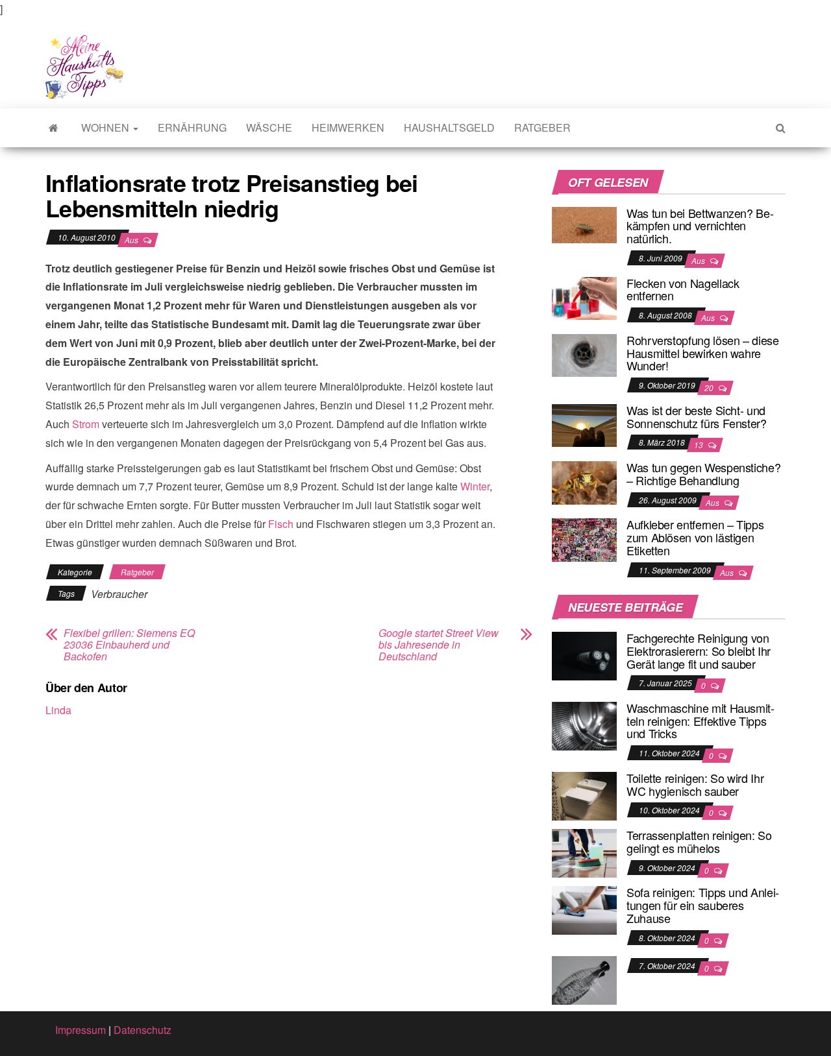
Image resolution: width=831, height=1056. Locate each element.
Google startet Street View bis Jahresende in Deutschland (438, 644)
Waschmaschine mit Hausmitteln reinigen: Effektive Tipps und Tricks (700, 720)
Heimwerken (348, 127)
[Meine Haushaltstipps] (53, 127)
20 (709, 387)
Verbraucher (119, 593)
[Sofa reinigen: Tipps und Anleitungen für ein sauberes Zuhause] (584, 909)
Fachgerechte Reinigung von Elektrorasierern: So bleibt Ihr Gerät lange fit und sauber (698, 650)
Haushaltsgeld (449, 127)
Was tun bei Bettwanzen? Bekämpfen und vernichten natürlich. (700, 225)
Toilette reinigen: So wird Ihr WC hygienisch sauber (694, 784)
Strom (85, 423)
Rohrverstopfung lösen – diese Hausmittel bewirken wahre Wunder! (702, 352)
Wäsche (269, 127)
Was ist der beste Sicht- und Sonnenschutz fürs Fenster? (696, 416)
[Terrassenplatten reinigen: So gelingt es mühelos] (584, 852)
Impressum (80, 1029)
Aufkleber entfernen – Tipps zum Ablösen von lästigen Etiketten (694, 537)
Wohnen (106, 127)
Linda (58, 709)
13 (699, 444)
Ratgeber (542, 127)
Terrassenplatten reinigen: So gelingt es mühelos (699, 841)
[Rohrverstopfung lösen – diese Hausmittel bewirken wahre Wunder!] (584, 353)
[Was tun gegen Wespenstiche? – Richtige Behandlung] (584, 481)
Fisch (280, 523)
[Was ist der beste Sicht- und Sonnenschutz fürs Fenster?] (584, 423)
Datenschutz (142, 1029)
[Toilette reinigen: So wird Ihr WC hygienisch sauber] (584, 794)
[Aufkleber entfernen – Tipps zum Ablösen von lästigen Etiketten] (584, 538)
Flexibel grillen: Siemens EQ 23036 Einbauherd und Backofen (129, 644)
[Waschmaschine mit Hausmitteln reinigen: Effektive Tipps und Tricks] (584, 724)
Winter (475, 486)
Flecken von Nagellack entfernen (682, 289)
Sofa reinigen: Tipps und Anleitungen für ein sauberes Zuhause (702, 904)
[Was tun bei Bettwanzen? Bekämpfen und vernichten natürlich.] (584, 223)
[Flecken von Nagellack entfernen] (584, 296)
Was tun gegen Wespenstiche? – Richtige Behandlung (703, 473)
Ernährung (192, 127)
